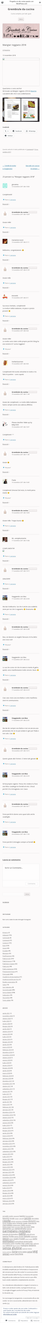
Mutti (12, 1227)
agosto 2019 (6, 1034)
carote (27, 1218)
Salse (4, 985)
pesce (6, 1238)
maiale (25, 1223)
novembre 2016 (8, 1115)
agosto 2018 (6, 1060)
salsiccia (9, 1245)
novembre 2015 (8, 1146)
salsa (4, 1245)
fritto (37, 1221)
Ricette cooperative (9, 982)
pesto (11, 1239)
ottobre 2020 (7, 1019)
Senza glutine (7, 992)
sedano (32, 1245)
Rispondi (5, 204)
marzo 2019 (6, 1047)
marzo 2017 (6, 1105)
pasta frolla (8, 1236)
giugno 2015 (6, 1159)
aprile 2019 (6, 1045)
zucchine (19, 1254)
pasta (22, 1234)
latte (14, 1223)
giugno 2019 (6, 1039)
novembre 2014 (8, 1177)
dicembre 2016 (7, 1112)
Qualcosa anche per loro (11, 979)
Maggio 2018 (7, 1068)
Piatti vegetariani (8, 969)
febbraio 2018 (7, 1076)
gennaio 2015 (7, 1172)
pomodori (8, 1241)
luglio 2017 (6, 1094)
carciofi (21, 1219)
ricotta (18, 1243)
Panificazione (7, 956)
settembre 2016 (8, 1120)
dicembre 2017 (7, 1081)
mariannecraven (17, 240)
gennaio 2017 (7, 1110)
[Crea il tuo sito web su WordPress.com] (21, 2)
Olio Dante (27, 1227)
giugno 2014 (6, 1191)
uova (29, 1251)
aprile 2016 (6, 1133)
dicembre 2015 (7, 1144)
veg (35, 1251)
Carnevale (6, 938)
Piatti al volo (6, 959)
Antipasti (5, 935)
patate (27, 1236)
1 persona (12, 200)
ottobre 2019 (7, 1032)
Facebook (6, 902)
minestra (28, 1225)
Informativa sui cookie (10, 1314)
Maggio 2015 (7, 1162)
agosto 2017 (6, 1091)
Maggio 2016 (7, 1131)
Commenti (29, 149)
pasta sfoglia (18, 1236)
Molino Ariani (7, 1227)
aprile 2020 (6, 1029)
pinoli (27, 1239)
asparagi (16, 1216)
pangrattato (20, 1228)
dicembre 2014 (7, 1175)
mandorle (32, 1223)
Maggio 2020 (7, 1026)
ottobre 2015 (7, 1149)
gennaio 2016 (7, 1141)
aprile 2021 (6, 1013)
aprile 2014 (6, 1196)
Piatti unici (6, 966)
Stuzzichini (6, 998)
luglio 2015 (6, 1157)
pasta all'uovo (30, 1234)
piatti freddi (19, 1238)
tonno (30, 1249)
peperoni (34, 1236)
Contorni (5, 943)
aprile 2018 (6, 1071)
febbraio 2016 (7, 1138)
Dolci (4, 946)
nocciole (17, 1227)
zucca (12, 1254)
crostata (25, 1221)
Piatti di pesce (7, 961)
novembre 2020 (8, 1016)
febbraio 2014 (7, 1201)
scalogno (24, 1245)
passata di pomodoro (10, 1234)
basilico (22, 1216)
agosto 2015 (6, 1154)
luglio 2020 (6, 1021)
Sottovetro (6, 995)
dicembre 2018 (7, 1052)
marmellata (7, 1225)
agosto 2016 (6, 1123)
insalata (9, 1223)
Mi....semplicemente (19, 538)
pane (12, 1229)
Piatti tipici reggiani (9, 964)
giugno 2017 (6, 1097)
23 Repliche (6, 50)
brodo (12, 1218)
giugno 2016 (6, 1128)
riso (22, 1243)
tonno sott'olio (7, 1252)
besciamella (29, 1216)
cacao (17, 1219)
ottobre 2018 (7, 1058)
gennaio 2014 (7, 1204)
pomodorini (19, 1241)
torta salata (22, 1252)
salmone (36, 1243)
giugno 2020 (6, 1024)
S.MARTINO (29, 1243)
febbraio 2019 (7, 1050)
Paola (14, 480)
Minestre (5, 953)
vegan (6, 1254)
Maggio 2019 (7, 1042)
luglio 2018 (6, 1063)
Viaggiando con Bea (19, 596)
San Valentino (7, 987)
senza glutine (12, 1248)
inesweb (15, 295)
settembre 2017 (8, 1089)
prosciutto (28, 1241)
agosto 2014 (6, 1185)
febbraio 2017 (7, 1107)
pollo (35, 1238)
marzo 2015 (6, 1167)
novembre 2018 (8, 1055)
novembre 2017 (8, 1084)
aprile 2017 (6, 1102)
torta (14, 1251)
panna (29, 1229)
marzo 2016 (6, 1136)
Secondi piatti (7, 990)
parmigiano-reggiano (16, 1231)
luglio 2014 (6, 1188)
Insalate (5, 951)
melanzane (16, 1225)
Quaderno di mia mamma (11, 977)
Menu (21, 19)
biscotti (6, 1218)
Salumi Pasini (16, 1245)
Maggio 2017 (7, 1099)
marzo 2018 (6, 1073)
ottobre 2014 (7, 1180)
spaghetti (25, 1248)
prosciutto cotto (9, 1243)
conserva (19, 1221)
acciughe (6, 1216)
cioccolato (35, 1218)
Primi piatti (6, 974)
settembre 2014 (8, 1183)
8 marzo (5, 933)
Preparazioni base (9, 972)
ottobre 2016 (7, 1118)
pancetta (7, 1228)
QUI (34, 1288)
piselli (30, 1239)
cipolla (7, 1221)
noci (21, 1227)
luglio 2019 (6, 1037)
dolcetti (32, 1221)
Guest (5, 948)
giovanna (15, 184)
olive (32, 1227)
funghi (4, 1223)
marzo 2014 (6, 1198)
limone (19, 1223)
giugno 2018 (6, 1065)
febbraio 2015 (7, 1170)
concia (13, 1221)
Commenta (31, 884)
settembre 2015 (8, 1151)
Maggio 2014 (7, 1193)
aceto (11, 1216)
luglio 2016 (6, 1125)
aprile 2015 (6, 1164)
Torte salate (6, 1000)
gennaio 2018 (7, 1078)
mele (23, 1225)
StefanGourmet (17, 362)
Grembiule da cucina (21, 9)
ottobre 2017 (7, 1086)
